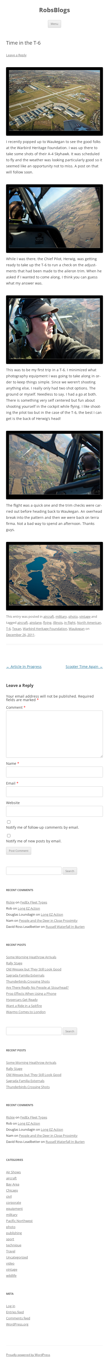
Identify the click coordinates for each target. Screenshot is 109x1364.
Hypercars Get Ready (22, 999)
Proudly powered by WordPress (28, 1355)
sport (10, 1239)
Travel (10, 1251)
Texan (16, 628)
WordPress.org (17, 1324)
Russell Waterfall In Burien (65, 926)
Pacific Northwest (19, 1220)
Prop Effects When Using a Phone (31, 993)
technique (13, 1245)
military (61, 616)
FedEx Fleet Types (33, 902)
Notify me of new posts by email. (34, 841)
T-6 (8, 628)
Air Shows (13, 1172)
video (10, 1263)
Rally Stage (14, 963)
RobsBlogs (54, 10)
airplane (35, 622)
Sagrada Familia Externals (25, 975)
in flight (70, 622)
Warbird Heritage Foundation (45, 628)
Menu (54, 24)
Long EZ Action (29, 908)
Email (12, 783)
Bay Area (12, 1184)
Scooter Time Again (84, 666)
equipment (14, 1208)
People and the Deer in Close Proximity (48, 920)
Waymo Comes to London (26, 1011)
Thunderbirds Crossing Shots (28, 981)
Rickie (10, 902)
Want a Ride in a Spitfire (24, 1005)
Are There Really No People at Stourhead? (37, 987)
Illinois (58, 622)
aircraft (48, 616)
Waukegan (77, 628)
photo (73, 616)
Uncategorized (17, 1257)
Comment (16, 707)
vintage (84, 616)
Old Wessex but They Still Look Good (33, 969)
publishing (14, 1233)
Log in (10, 1306)
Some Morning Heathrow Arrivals (31, 957)
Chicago (12, 1190)
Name (12, 763)
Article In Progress (24, 666)
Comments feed (18, 1318)
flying (47, 622)
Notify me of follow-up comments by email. (42, 827)
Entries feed (15, 1312)
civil (9, 1196)
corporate (13, 1202)
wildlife (11, 1275)
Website (13, 802)
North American (89, 622)
